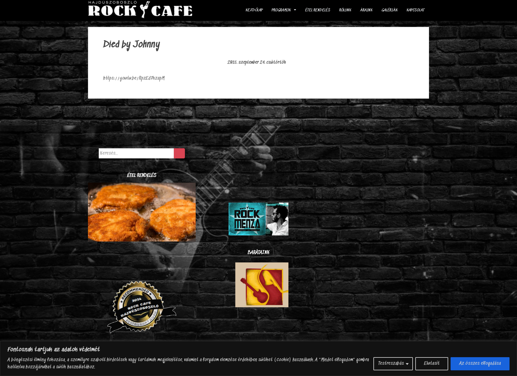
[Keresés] (179, 153)
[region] (258, 358)
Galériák (389, 10)
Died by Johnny (131, 45)
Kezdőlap (254, 10)
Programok (281, 10)
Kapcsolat (416, 10)
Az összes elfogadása (480, 363)
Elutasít (432, 363)
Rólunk (345, 10)
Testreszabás (391, 363)
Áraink (366, 10)
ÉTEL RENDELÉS (317, 10)
